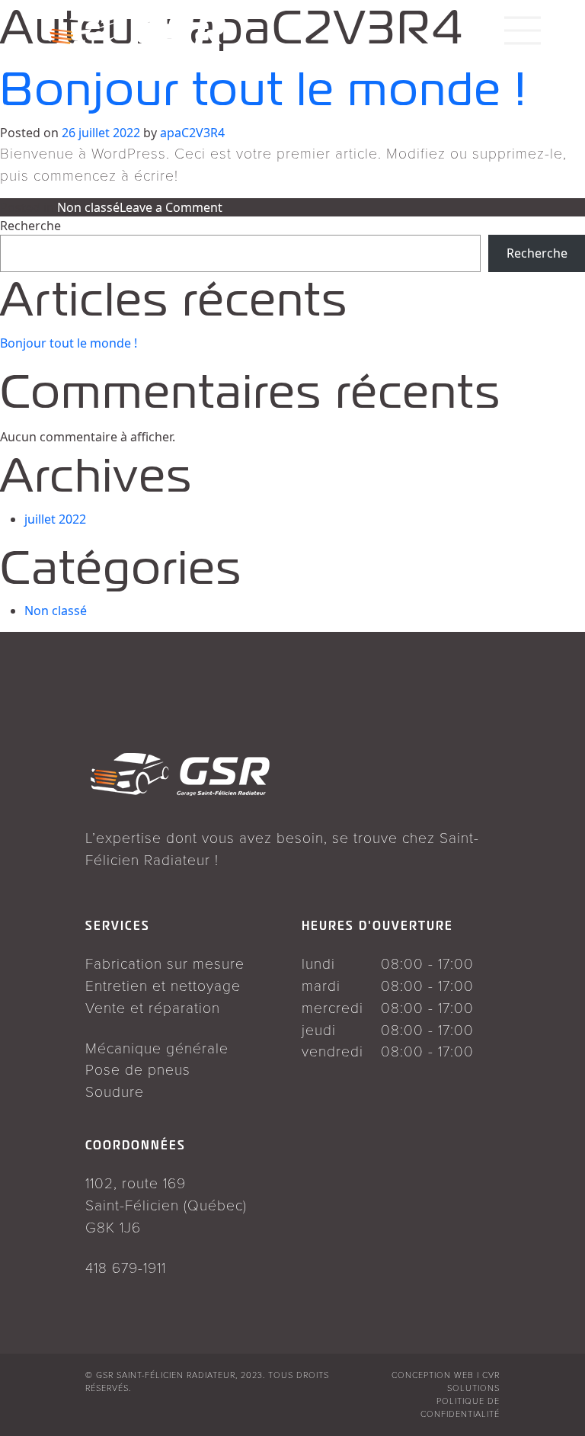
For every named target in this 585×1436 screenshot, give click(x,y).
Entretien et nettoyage (163, 985)
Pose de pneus (137, 1069)
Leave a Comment (171, 207)
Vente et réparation (152, 1007)
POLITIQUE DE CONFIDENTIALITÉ (460, 1407)
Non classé (88, 207)
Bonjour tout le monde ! (68, 343)
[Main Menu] (522, 23)
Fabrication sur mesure (165, 963)
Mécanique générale (157, 1047)
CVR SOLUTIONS (473, 1381)
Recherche (30, 225)
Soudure (114, 1091)
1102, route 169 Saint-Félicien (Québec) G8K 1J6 (166, 1204)
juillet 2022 (55, 519)
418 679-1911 (125, 1267)
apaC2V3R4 (192, 132)
